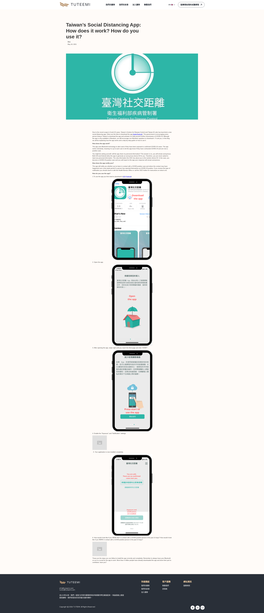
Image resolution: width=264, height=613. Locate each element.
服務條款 (186, 585)
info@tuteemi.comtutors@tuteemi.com (67, 589)
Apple (135, 134)
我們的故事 (145, 589)
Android (139, 134)
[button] (172, 4)
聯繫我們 (165, 585)
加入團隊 (144, 592)
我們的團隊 (145, 585)
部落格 (164, 589)
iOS (124, 176)
